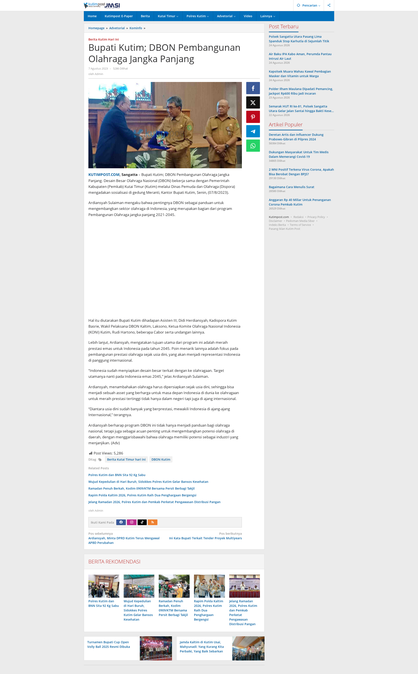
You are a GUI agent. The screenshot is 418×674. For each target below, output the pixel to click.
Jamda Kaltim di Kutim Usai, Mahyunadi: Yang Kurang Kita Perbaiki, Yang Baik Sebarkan (202, 646)
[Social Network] (329, 5)
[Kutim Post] (102, 5)
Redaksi (298, 217)
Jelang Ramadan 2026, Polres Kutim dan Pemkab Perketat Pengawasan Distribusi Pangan (154, 502)
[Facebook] (121, 522)
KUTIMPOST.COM (104, 174)
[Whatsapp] (253, 146)
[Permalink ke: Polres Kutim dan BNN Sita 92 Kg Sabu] (103, 586)
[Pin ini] (253, 117)
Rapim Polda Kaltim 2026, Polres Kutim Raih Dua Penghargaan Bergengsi (142, 495)
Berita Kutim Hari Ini (103, 39)
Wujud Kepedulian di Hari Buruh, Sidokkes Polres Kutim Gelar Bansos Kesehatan (148, 482)
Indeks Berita (277, 225)
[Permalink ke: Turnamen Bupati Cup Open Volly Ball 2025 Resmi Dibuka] (155, 648)
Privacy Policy (316, 217)
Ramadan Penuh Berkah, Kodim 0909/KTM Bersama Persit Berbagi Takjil (141, 488)
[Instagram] (132, 522)
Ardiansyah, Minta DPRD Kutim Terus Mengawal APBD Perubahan (124, 538)
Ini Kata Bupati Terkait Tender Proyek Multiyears (205, 535)
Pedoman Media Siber (300, 221)
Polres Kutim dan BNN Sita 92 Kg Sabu (116, 475)
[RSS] (152, 522)
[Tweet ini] (253, 102)
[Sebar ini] (253, 88)
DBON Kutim (161, 459)
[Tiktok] (142, 522)
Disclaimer (275, 221)
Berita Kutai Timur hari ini (126, 459)
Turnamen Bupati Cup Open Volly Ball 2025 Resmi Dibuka (108, 644)
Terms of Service (300, 225)
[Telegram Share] (253, 131)
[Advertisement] (165, 268)
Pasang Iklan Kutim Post (284, 229)
